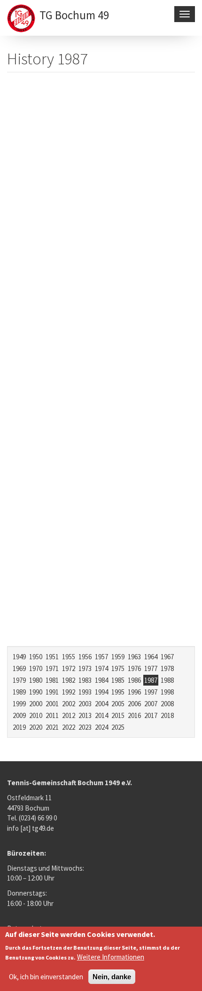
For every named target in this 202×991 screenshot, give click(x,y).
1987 (150, 680)
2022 (68, 727)
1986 (134, 680)
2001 (52, 703)
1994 (101, 691)
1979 (19, 680)
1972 (68, 668)
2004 (101, 703)
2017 (150, 715)
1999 (19, 703)
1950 (35, 656)
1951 (52, 656)
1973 (85, 668)
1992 (68, 691)
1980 (35, 680)
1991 (52, 691)
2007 (150, 703)
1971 (52, 668)
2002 (68, 703)
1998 (167, 691)
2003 (85, 703)
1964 (150, 656)
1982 (68, 680)
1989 (19, 691)
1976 (134, 668)
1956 (85, 656)
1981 (52, 680)
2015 (117, 715)
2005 (117, 703)
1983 (85, 680)
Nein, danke (112, 977)
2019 (19, 727)
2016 (134, 715)
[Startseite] (22, 19)
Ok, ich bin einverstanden (46, 976)
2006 (134, 703)
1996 (134, 691)
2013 (85, 715)
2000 (35, 703)
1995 (117, 691)
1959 (117, 656)
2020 (35, 727)
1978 (167, 668)
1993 (85, 691)
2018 (167, 715)
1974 (101, 668)
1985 (117, 680)
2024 (101, 727)
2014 (101, 715)
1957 (101, 656)
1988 (167, 680)
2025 (117, 727)
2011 (52, 715)
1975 (117, 668)
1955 (68, 656)
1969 (19, 668)
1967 (167, 656)
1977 (150, 668)
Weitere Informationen (110, 956)
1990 (35, 691)
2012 (68, 715)
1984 (101, 680)
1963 (134, 656)
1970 (35, 668)
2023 (85, 727)
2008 (167, 703)
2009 (19, 715)
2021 (52, 727)
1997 (150, 691)
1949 (19, 656)
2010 (35, 715)
